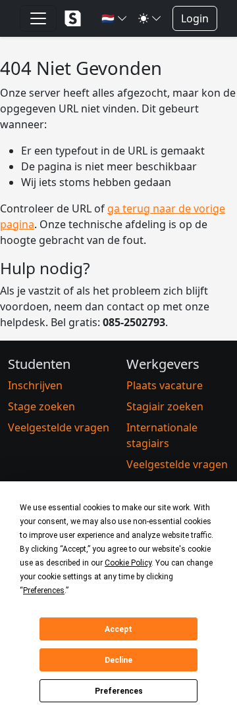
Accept (118, 629)
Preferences (119, 691)
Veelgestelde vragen (58, 427)
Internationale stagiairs (162, 435)
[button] (114, 18)
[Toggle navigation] (38, 18)
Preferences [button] (44, 590)
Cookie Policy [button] (128, 562)
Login (195, 18)
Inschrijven (35, 385)
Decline (118, 660)
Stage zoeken (41, 406)
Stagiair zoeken (164, 406)
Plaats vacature (164, 385)
